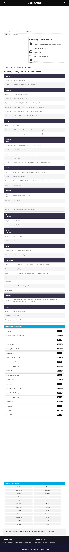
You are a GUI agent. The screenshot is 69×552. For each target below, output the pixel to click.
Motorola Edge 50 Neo (34, 362)
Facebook (38, 542)
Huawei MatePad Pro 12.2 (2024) (34, 335)
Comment (29, 67)
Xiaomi (19, 524)
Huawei (47, 493)
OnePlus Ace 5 (34, 344)
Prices (8, 67)
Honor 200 (34, 384)
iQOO (47, 497)
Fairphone (19, 490)
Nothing (47, 507)
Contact (10, 542)
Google (47, 490)
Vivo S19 (34, 410)
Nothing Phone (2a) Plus (34, 349)
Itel (19, 500)
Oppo (47, 510)
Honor (19, 493)
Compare (18, 67)
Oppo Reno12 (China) (34, 393)
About (4, 542)
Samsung (11, 32)
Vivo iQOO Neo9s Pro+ (34, 366)
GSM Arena (35, 3)
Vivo (47, 521)
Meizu (47, 504)
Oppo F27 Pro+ (34, 379)
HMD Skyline (34, 371)
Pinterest (45, 542)
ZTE (47, 524)
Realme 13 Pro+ (34, 353)
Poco (18, 514)
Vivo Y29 (34, 331)
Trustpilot (52, 542)
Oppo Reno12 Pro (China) (34, 388)
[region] (34, 18)
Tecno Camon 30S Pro (34, 357)
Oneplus (18, 510)
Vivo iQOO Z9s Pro (34, 340)
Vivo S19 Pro (34, 406)
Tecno (19, 521)
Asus (47, 487)
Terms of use (28, 542)
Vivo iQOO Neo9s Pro (34, 397)
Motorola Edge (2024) (34, 375)
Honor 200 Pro (34, 415)
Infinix (18, 497)
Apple (19, 487)
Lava (47, 500)
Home (6, 32)
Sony (47, 517)
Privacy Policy (19, 542)
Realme (47, 514)
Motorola (19, 507)
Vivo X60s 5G (34, 402)
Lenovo (18, 504)
